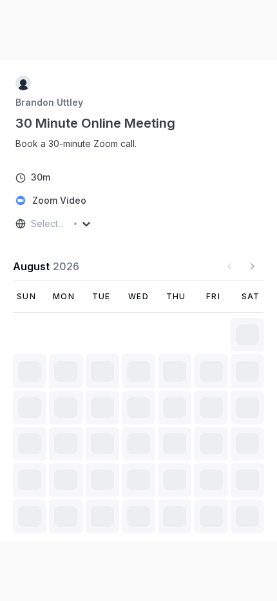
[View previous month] (229, 266)
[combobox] (32, 224)
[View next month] (252, 266)
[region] (81, 143)
